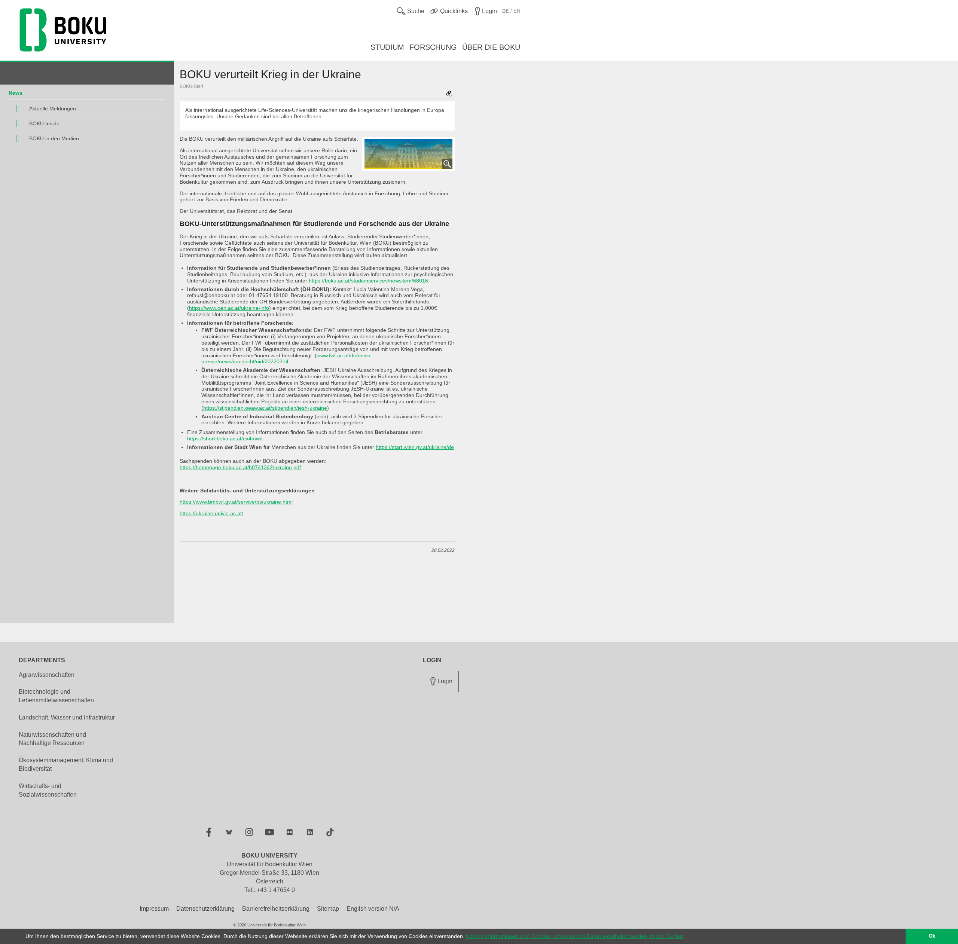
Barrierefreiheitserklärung (275, 908)
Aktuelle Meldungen (52, 108)
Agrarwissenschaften (46, 675)
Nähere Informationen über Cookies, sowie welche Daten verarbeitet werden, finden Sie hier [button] (575, 936)
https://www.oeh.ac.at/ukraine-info (229, 308)
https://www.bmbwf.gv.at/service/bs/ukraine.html (236, 502)
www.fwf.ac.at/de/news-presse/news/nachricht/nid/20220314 (286, 358)
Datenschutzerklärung (205, 908)
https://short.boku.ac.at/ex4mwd (225, 439)
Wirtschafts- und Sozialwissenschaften (48, 790)
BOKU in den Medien (54, 138)
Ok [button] (932, 936)
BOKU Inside (44, 123)
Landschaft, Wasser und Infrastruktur (67, 717)
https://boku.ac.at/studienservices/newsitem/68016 (368, 281)
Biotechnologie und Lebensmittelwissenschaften (56, 695)
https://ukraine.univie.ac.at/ (211, 513)
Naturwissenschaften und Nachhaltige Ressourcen (52, 738)
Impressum (154, 908)
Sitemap (328, 908)
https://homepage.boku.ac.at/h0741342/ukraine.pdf (240, 467)
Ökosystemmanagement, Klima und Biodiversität (66, 764)
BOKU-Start (191, 86)
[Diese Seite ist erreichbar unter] (449, 94)
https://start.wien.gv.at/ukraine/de (415, 447)
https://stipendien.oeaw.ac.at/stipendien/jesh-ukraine (265, 408)
